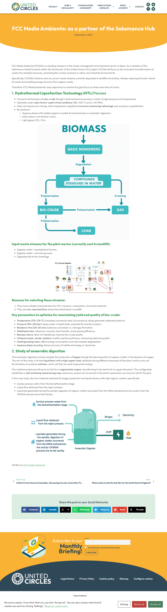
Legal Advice (67, 578)
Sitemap (124, 578)
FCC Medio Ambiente (34, 465)
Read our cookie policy (56, 606)
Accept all (155, 604)
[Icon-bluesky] (153, 4)
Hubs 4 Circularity (67, 6)
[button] (30, 510)
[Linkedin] (148, 4)
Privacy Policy (86, 578)
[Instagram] (148, 9)
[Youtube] (153, 9)
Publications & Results (104, 6)
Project (53, 6)
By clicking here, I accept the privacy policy (104, 547)
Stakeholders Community (85, 6)
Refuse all (139, 604)
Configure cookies (143, 578)
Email (87, 538)
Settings (124, 604)
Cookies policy (106, 578)
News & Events (123, 6)
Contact (139, 6)
